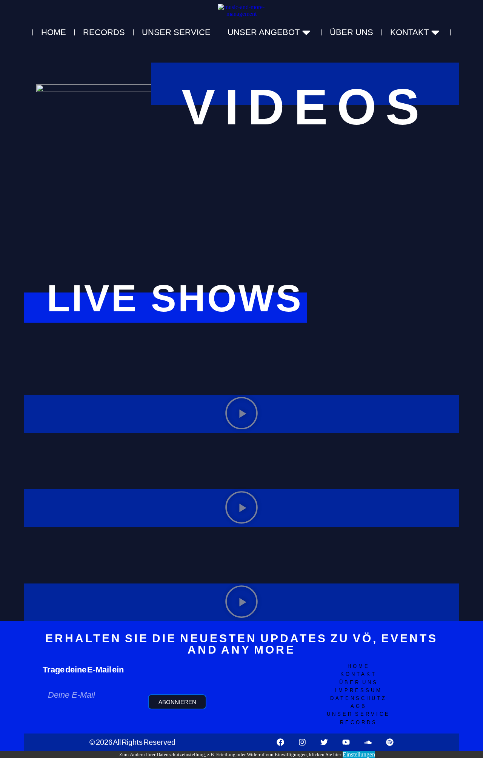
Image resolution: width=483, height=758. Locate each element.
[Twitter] (324, 742)
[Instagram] (302, 742)
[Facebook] (280, 742)
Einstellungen (359, 754)
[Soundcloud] (368, 742)
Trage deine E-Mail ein (83, 669)
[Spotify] (390, 742)
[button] (241, 414)
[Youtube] (346, 742)
